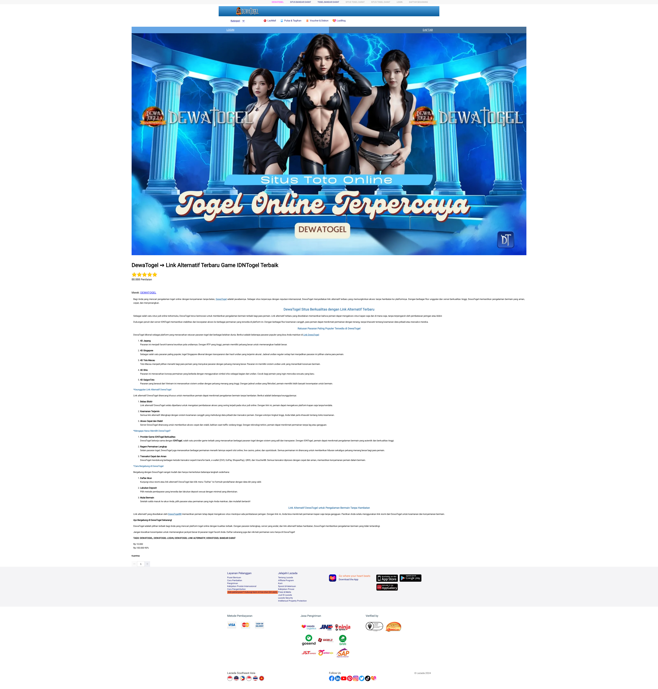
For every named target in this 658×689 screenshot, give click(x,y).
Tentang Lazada (285, 577)
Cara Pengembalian (236, 589)
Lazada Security (285, 598)
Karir (280, 583)
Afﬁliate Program (286, 580)
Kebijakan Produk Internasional (241, 586)
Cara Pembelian (234, 580)
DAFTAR (428, 30)
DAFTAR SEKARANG (418, 2)
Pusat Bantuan (234, 577)
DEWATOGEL (278, 2)
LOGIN (400, 2)
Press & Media (284, 592)
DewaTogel (221, 299)
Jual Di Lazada (285, 595)
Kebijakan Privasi (286, 589)
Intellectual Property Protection (292, 601)
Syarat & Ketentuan (287, 586)
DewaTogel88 (174, 514)
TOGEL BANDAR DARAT (328, 2)
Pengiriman (232, 583)
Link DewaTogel (311, 334)
